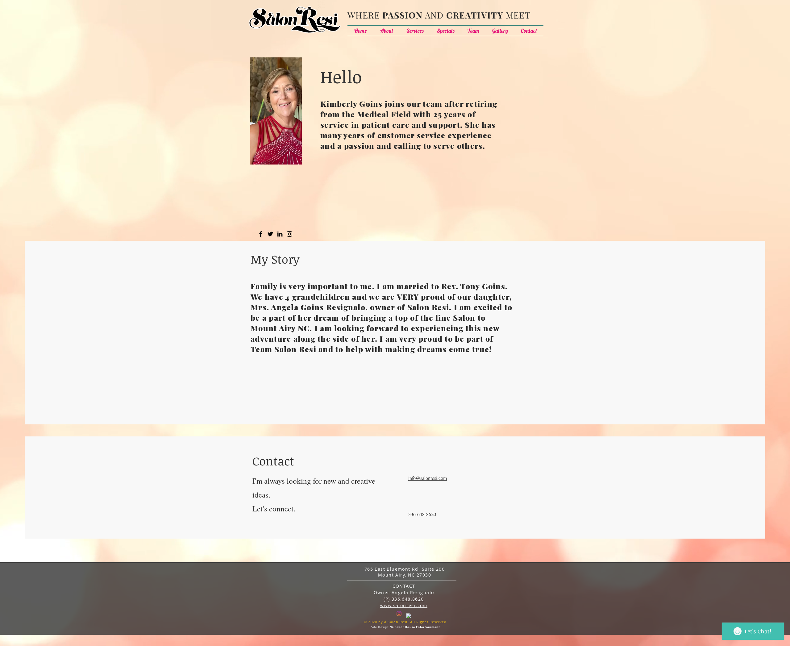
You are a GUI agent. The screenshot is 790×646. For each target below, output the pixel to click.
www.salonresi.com (403, 605)
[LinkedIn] (280, 234)
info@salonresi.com (427, 478)
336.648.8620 (408, 599)
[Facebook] (260, 234)
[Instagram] (289, 234)
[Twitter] (270, 234)
